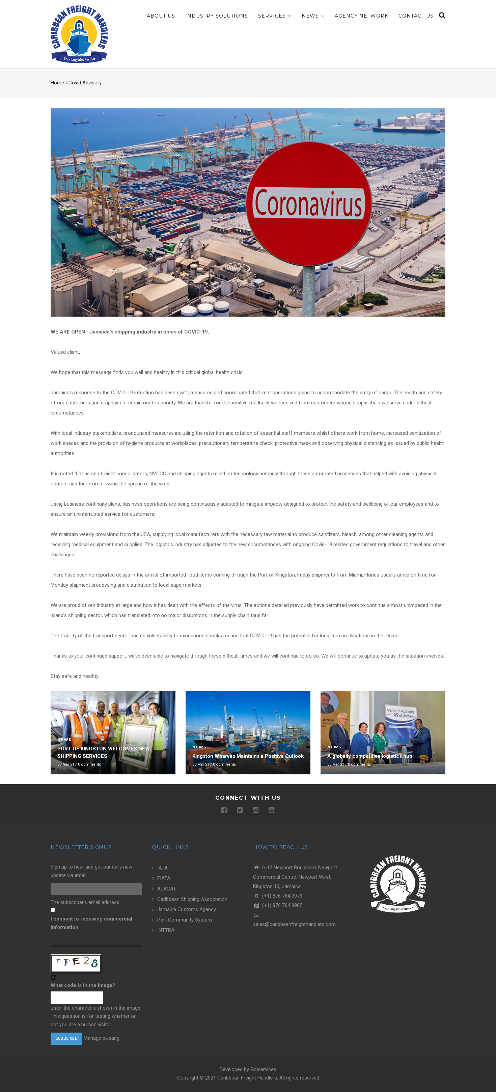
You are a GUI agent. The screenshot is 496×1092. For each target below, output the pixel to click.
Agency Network (361, 16)
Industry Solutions (216, 16)
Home (57, 83)
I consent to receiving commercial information (91, 923)
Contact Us (416, 16)
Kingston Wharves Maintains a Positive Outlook (248, 756)
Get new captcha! (53, 977)
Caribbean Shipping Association (192, 899)
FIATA (163, 878)
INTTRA (165, 930)
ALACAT (166, 889)
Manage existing (101, 1038)
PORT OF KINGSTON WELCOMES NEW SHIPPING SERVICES (103, 752)
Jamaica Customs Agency (186, 909)
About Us (161, 16)
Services (272, 16)
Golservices (263, 1069)
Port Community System (184, 920)
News (311, 16)
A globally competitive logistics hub (369, 756)
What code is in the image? (83, 985)
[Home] (79, 34)
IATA (162, 868)
